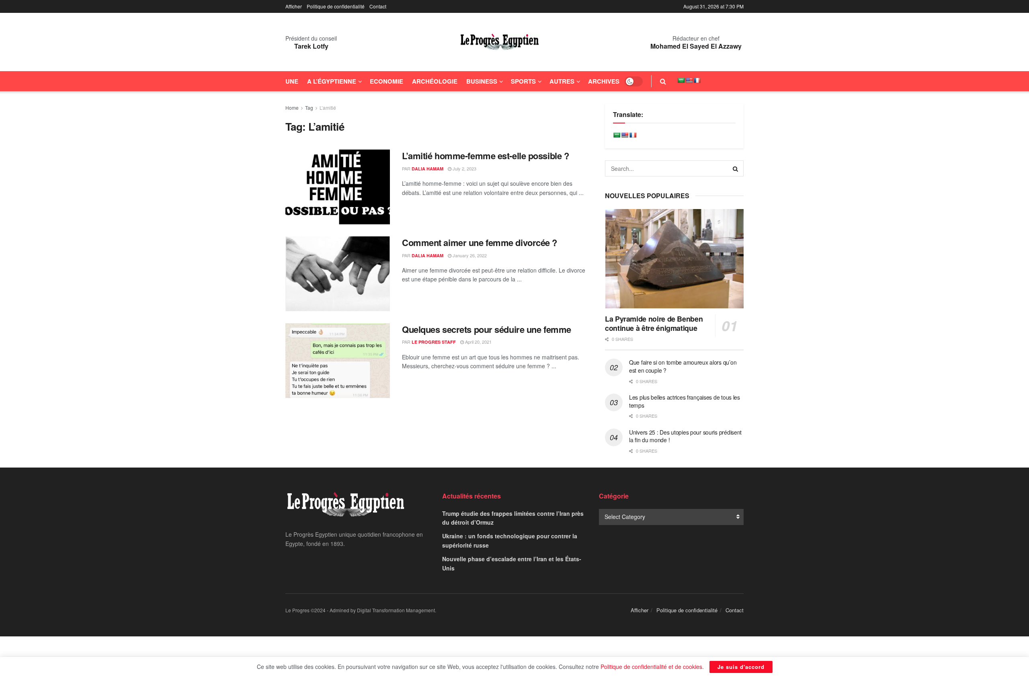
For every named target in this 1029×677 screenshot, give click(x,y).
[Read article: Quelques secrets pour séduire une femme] (337, 360)
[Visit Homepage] (499, 42)
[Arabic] (681, 80)
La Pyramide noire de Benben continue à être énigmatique (654, 323)
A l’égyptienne (331, 81)
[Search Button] (663, 81)
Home (292, 107)
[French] (697, 80)
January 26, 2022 (469, 255)
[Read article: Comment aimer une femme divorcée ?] (337, 273)
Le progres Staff (434, 342)
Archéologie (434, 81)
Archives (603, 81)
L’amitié (328, 107)
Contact (377, 6)
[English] (689, 80)
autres (561, 81)
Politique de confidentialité (336, 6)
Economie (386, 81)
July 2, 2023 (463, 168)
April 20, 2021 (478, 341)
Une (291, 81)
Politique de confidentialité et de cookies (651, 667)
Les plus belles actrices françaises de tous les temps (684, 401)
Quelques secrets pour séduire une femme (486, 329)
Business (481, 81)
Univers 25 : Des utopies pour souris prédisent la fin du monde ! (685, 436)
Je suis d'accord (741, 667)
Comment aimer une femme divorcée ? (479, 242)
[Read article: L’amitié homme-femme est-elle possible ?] (337, 187)
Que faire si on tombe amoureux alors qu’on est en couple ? (682, 366)
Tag (309, 107)
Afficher (293, 6)
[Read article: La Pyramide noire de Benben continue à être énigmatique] (674, 258)
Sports (523, 81)
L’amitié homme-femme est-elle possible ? (485, 155)
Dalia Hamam (427, 169)
